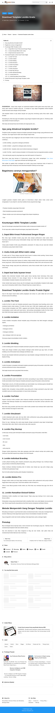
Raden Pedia (6, 20)
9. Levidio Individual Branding (14, 72)
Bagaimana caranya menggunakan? (13, 45)
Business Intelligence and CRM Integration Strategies (17, 669)
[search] (46, 2)
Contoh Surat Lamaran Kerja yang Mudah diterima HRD (32, 627)
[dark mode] (49, 2)
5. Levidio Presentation (13, 64)
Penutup (7, 80)
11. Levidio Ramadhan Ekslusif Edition (17, 76)
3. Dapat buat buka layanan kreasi (16, 52)
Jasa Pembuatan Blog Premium (17, 656)
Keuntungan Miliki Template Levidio (13, 47)
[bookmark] (52, 2)
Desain (4, 13)
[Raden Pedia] (10, 2)
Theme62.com (30, 710)
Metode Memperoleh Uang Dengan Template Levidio (17, 78)
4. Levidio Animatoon (12, 62)
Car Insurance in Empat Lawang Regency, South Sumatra (42, 656)
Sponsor (10, 13)
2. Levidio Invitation (12, 58)
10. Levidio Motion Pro (13, 74)
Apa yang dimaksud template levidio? (14, 43)
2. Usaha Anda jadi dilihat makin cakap (17, 50)
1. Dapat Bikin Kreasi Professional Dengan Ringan (19, 48)
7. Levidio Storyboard (13, 68)
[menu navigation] (2, 2)
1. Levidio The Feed (12, 56)
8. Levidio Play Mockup (13, 70)
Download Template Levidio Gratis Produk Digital (16, 54)
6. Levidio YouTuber (12, 66)
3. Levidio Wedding (12, 60)
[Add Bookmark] (27, 20)
